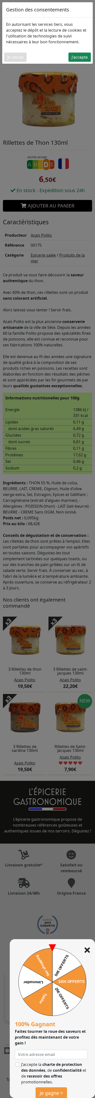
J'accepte (80, 57)
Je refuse (15, 57)
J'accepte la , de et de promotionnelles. (53, 1073)
